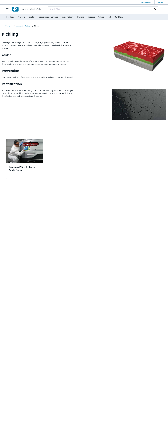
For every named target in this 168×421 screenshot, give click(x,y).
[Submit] (155, 9)
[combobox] (103, 9)
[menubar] (65, 17)
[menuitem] (10, 17)
